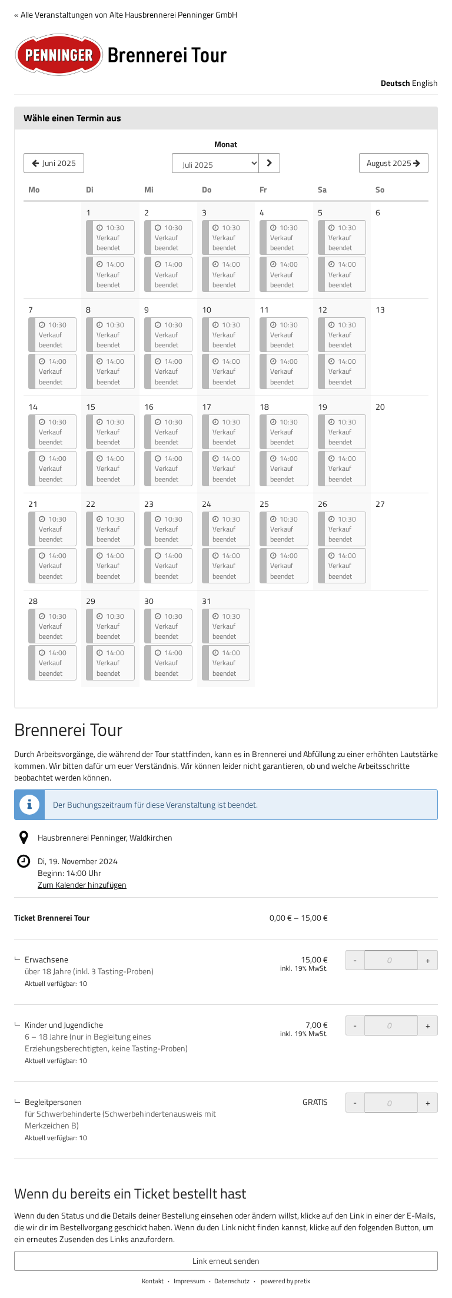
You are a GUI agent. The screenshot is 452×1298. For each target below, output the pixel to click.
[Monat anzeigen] (269, 163)
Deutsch (395, 83)
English (425, 83)
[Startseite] (226, 54)
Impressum (189, 1281)
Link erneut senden (226, 1260)
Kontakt (153, 1281)
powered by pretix (285, 1281)
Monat (225, 144)
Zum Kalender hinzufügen (82, 884)
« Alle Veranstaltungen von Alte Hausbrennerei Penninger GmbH (125, 14)
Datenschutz (232, 1281)
